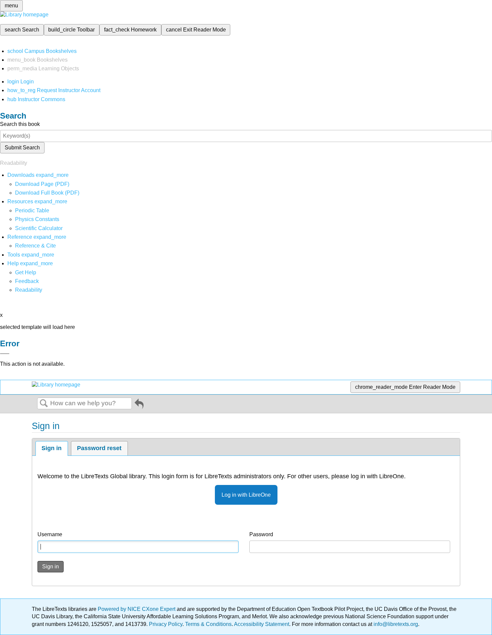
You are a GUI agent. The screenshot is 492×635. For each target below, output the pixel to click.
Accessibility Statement (261, 624)
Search (44, 403)
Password (261, 534)
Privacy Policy (165, 624)
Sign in (52, 448)
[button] (27, 281)
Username (49, 534)
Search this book (20, 124)
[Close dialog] (4, 353)
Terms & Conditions (208, 624)
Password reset (99, 448)
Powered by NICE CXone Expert (137, 609)
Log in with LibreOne (246, 495)
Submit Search (22, 147)
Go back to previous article (139, 405)
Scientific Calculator (39, 228)
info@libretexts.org (395, 624)
